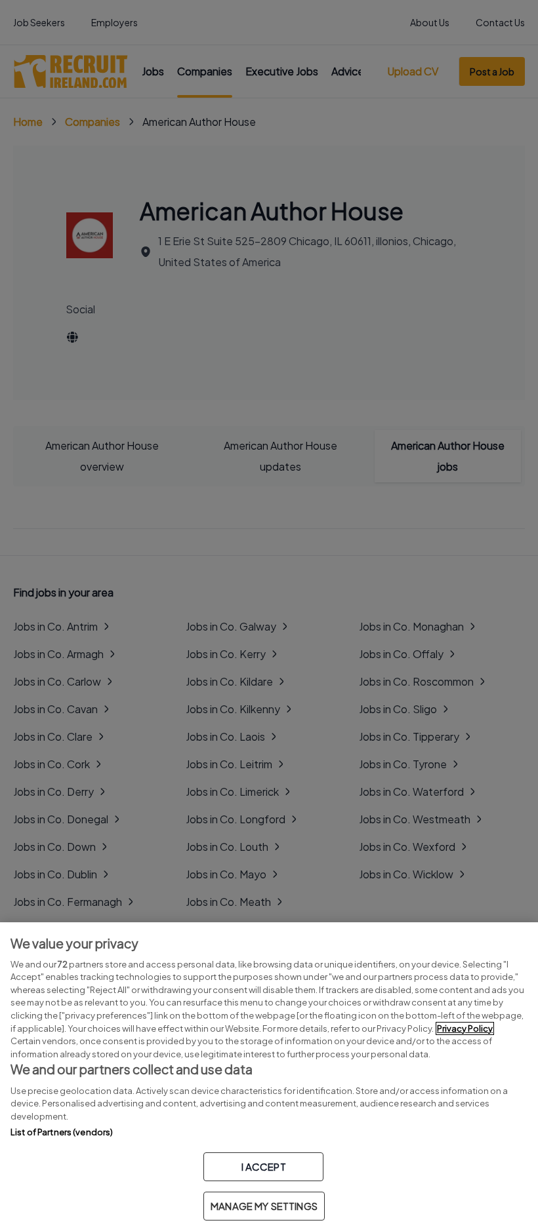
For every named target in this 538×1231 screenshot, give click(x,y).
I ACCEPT (263, 1166)
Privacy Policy (465, 1028)
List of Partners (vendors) (61, 1132)
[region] (269, 1076)
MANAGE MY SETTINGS (264, 1206)
